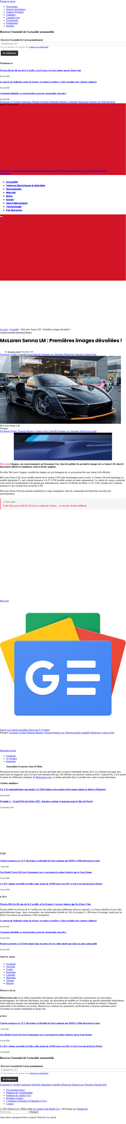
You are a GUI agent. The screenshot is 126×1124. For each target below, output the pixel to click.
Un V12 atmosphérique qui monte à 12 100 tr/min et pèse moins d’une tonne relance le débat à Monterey (53, 789)
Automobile (11, 332)
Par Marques (14, 210)
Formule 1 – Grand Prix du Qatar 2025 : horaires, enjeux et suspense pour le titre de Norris (46, 801)
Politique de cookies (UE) (18, 1095)
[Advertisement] (63, 305)
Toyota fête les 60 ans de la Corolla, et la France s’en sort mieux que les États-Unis (40, 70)
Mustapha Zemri (14, 352)
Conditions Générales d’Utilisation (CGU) (26, 1101)
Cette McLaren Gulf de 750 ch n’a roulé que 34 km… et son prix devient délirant (45, 505)
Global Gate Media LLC (48, 1109)
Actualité (12, 182)
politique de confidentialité (38, 47)
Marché (11, 192)
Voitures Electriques (15, 9)
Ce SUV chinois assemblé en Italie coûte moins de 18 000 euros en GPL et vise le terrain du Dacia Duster (51, 883)
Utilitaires (11, 14)
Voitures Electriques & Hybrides (25, 185)
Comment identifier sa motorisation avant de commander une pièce (33, 93)
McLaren (5, 464)
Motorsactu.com (43, 777)
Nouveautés (12, 6)
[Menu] (1, 216)
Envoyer (34, 1112)
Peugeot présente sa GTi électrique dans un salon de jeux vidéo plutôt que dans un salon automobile (48, 943)
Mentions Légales (14, 1098)
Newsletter (5, 173)
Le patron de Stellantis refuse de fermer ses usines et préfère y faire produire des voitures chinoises (48, 82)
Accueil (4, 329)
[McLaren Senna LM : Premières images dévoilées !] (60, 423)
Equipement (12, 23)
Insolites (10, 26)
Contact (10, 1103)
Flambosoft (82, 1109)
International (20, 332)
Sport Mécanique (16, 203)
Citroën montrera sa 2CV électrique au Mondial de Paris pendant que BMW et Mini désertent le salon (50, 860)
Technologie (12, 20)
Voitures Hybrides (15, 12)
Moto (9, 196)
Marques (28, 332)
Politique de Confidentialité (19, 1092)
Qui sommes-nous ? (15, 1090)
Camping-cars (13, 17)
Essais (10, 199)
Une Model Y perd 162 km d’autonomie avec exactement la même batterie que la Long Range (46, 872)
